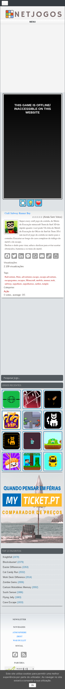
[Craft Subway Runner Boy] (11, 226)
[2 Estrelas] (35, 217)
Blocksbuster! (10, 562)
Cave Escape (9, 602)
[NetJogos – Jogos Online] (33, 14)
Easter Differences (12, 567)
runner (47, 280)
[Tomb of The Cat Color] (52, 420)
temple (45, 283)
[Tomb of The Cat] (11, 440)
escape (36, 276)
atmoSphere (19, 632)
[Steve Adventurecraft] (32, 461)
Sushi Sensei (9, 592)
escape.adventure (48, 276)
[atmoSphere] (11, 399)
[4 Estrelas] (39, 217)
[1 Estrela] (33, 217)
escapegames (11, 280)
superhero (17, 283)
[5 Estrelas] (41, 217)
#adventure (10, 276)
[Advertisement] (32, 58)
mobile (39, 280)
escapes (21, 280)
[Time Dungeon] (32, 440)
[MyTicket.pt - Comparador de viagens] (32, 508)
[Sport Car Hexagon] (52, 461)
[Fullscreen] (22, 203)
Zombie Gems (10, 582)
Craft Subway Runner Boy (18, 213)
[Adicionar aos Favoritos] (38, 203)
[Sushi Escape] (11, 461)
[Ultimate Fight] (32, 420)
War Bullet (19, 640)
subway (8, 283)
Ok (32, 685)
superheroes (28, 283)
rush (53, 280)
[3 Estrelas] (37, 217)
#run (18, 276)
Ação (6, 291)
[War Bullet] (52, 399)
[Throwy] (52, 440)
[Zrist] (32, 399)
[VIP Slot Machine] (11, 420)
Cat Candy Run (10, 572)
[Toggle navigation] (5, 3)
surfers (38, 283)
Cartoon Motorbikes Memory (17, 587)
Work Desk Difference (14, 577)
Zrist (19, 636)
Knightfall (7, 557)
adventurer (27, 276)
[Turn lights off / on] (30, 203)
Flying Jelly (8, 597)
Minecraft (30, 280)
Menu (32, 22)
